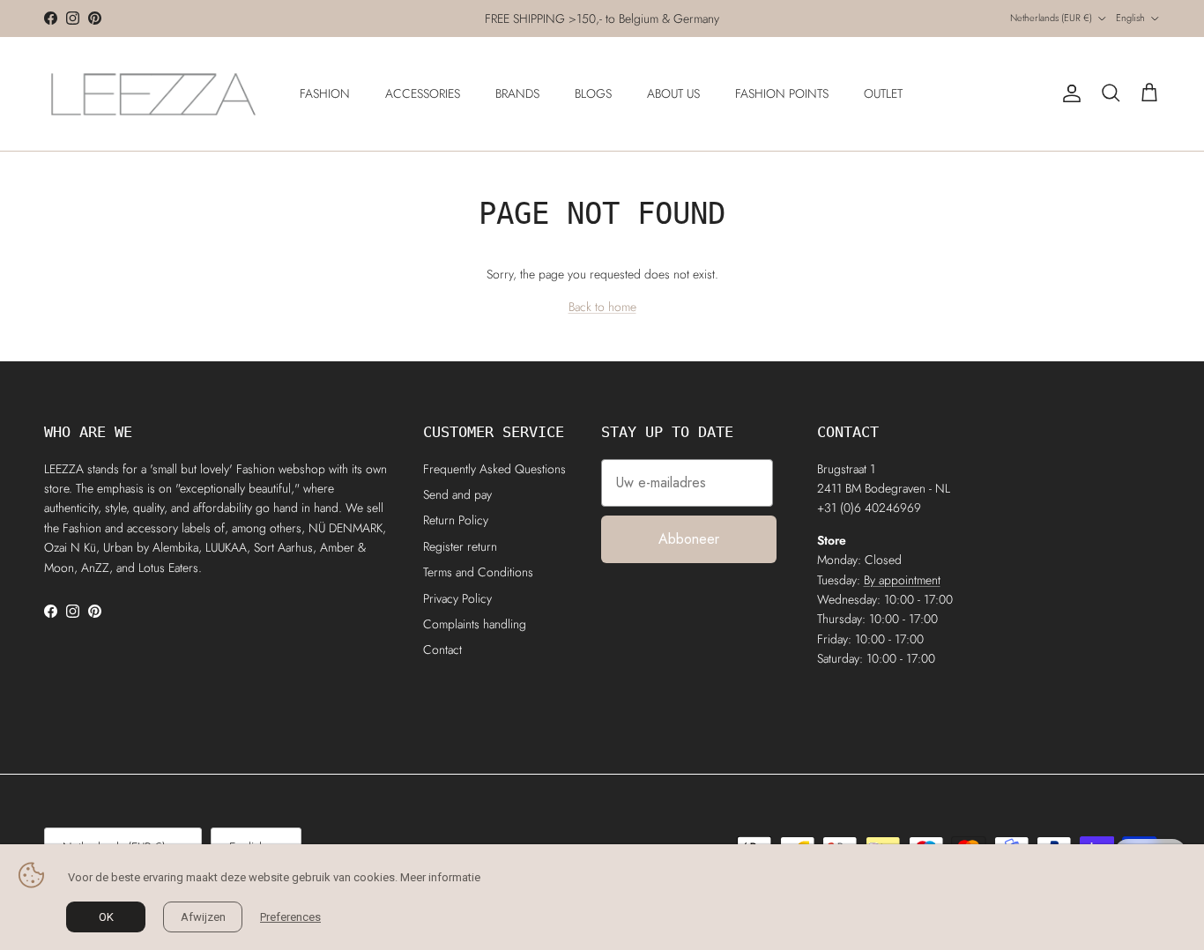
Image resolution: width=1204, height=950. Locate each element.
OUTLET (883, 93)
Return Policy (455, 520)
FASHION (325, 93)
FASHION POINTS (782, 93)
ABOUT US (673, 93)
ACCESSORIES (422, 93)
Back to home (602, 306)
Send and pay (457, 494)
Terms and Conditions (478, 572)
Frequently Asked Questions (494, 469)
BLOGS (593, 93)
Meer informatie (440, 877)
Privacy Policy (457, 598)
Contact (442, 649)
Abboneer (688, 539)
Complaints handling (474, 624)
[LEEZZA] (154, 94)
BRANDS (517, 93)
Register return (460, 546)
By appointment (902, 580)
